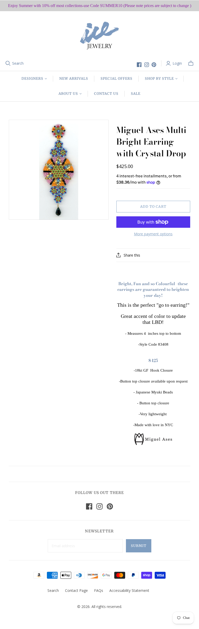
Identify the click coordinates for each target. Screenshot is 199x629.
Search (18, 63)
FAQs (98, 590)
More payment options (153, 233)
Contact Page (76, 590)
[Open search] (8, 63)
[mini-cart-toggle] (191, 63)
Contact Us (106, 93)
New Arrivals (73, 78)
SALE (135, 93)
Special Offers (116, 78)
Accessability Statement (129, 590)
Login (177, 63)
